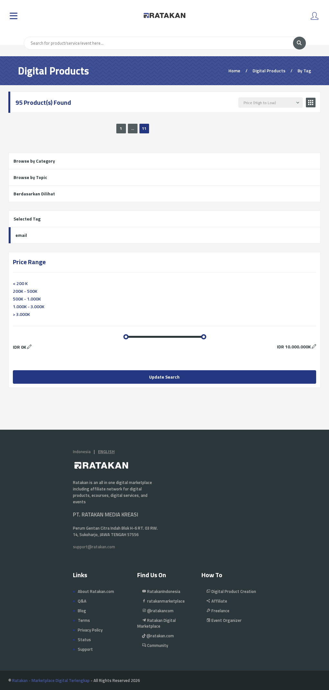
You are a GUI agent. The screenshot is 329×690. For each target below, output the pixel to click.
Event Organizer (226, 620)
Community (157, 645)
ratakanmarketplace (165, 601)
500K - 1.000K (27, 298)
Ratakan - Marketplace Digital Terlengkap (51, 680)
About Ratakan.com (96, 591)
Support (85, 649)
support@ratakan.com (94, 546)
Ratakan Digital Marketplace (156, 623)
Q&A (82, 601)
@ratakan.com (160, 635)
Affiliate (218, 601)
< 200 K (20, 283)
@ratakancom (159, 610)
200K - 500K (25, 291)
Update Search (164, 376)
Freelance (219, 610)
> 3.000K (21, 314)
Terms (84, 620)
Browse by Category (34, 160)
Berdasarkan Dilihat (34, 193)
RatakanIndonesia (163, 591)
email (21, 235)
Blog (82, 610)
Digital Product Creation (233, 591)
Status (84, 639)
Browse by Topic (30, 177)
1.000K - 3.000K (28, 306)
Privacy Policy (90, 630)
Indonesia (82, 451)
